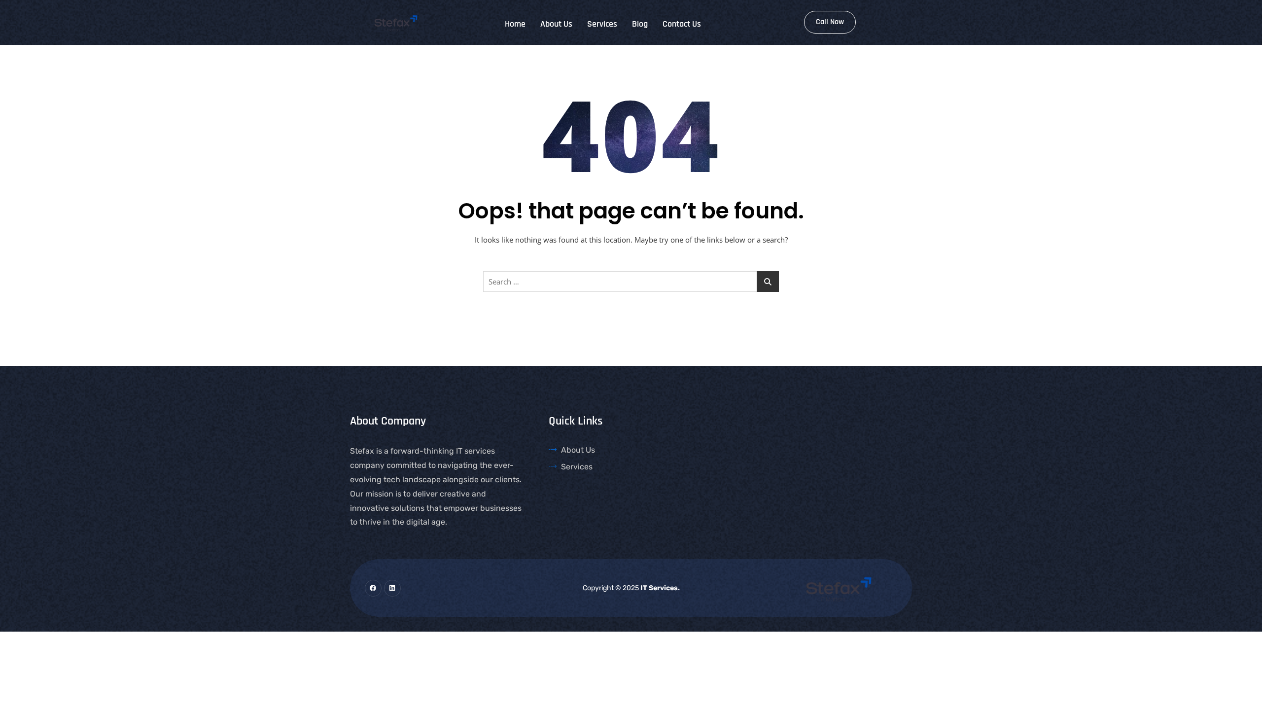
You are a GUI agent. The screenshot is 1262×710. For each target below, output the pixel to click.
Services (602, 24)
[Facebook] (373, 588)
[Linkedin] (392, 588)
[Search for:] (631, 281)
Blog (640, 24)
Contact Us (682, 24)
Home (515, 24)
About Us (556, 24)
